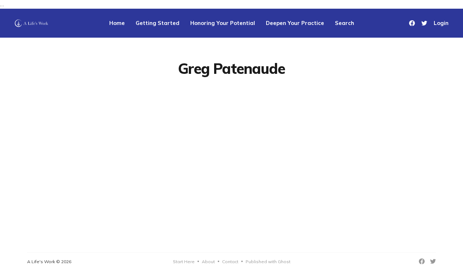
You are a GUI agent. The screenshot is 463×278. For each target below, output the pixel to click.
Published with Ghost (268, 261)
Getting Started (157, 23)
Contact (230, 261)
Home (117, 23)
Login (441, 23)
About (208, 261)
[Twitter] (424, 23)
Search (344, 23)
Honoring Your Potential (222, 23)
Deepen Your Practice (295, 23)
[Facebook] (412, 23)
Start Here (184, 261)
